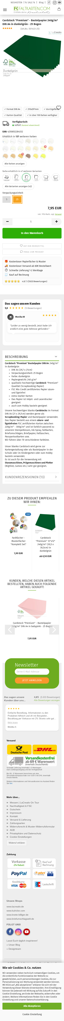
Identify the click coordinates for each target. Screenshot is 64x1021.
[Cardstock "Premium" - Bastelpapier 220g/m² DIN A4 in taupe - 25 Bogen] (28, 156)
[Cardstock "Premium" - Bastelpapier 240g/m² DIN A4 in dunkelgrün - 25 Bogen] (32, 55)
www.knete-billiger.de (17, 914)
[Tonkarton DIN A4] (56, 177)
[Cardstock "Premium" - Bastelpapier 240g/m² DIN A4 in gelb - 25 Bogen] (36, 156)
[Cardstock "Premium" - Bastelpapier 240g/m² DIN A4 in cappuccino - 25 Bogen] (13, 156)
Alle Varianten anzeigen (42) (18, 186)
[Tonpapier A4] (46, 177)
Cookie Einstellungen (21, 837)
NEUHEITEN (16, 2)
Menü (5, 10)
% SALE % (30, 2)
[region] (32, 327)
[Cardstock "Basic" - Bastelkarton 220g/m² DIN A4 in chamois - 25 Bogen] (5, 156)
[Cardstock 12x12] (36, 177)
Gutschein (15, 809)
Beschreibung (16, 357)
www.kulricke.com (16, 910)
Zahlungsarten (17, 823)
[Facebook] (49, 2)
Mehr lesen (16, 722)
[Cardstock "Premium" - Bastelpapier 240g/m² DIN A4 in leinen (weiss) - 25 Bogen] (5, 149)
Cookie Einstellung (32, 1014)
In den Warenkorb (32, 233)
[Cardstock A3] (16, 177)
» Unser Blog (13, 944)
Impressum (15, 813)
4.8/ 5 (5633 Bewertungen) (26, 281)
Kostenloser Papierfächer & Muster (27, 261)
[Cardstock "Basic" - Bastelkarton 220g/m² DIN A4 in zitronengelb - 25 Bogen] (43, 156)
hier (11, 783)
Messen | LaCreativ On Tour (24, 802)
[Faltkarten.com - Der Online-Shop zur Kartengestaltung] (32, 10)
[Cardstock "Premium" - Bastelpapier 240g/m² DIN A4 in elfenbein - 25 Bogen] (13, 149)
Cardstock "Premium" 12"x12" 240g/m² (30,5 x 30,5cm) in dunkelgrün (45, 544)
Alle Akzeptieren (32, 1006)
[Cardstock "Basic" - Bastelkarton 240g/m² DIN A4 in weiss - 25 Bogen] (5, 141)
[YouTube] (60, 2)
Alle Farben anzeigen (15, 163)
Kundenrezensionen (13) (24, 477)
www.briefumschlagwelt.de (20, 918)
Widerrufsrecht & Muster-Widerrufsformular (32, 826)
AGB (12, 830)
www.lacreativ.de (15, 906)
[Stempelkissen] (6, 177)
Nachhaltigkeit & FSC (21, 806)
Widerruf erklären (17, 843)
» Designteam (14, 949)
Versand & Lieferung (20, 819)
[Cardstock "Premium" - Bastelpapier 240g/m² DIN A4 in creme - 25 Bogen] (51, 149)
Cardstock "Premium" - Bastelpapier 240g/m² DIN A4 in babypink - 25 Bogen (32, 625)
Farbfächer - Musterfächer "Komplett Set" (18, 541)
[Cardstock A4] (26, 177)
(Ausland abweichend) (30, 125)
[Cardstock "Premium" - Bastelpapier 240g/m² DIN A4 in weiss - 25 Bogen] (13, 141)
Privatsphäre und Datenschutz (25, 833)
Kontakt (14, 816)
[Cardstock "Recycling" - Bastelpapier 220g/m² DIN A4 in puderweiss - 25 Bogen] (36, 141)
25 (17, 199)
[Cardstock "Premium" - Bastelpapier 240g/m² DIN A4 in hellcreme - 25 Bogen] (36, 149)
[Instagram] (54, 2)
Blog (41, 2)
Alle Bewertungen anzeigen (47, 700)
